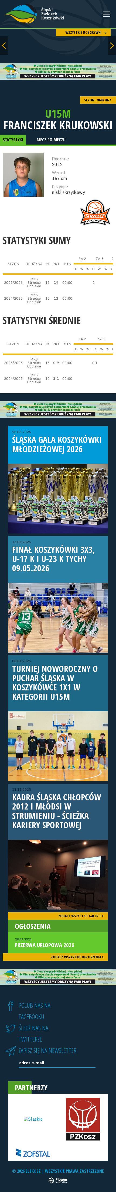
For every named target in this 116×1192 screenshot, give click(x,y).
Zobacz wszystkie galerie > (81, 915)
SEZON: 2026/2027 (98, 99)
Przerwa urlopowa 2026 (44, 943)
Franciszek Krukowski (58, 125)
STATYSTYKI (13, 140)
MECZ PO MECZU (51, 140)
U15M (58, 113)
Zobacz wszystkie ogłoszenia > (77, 956)
